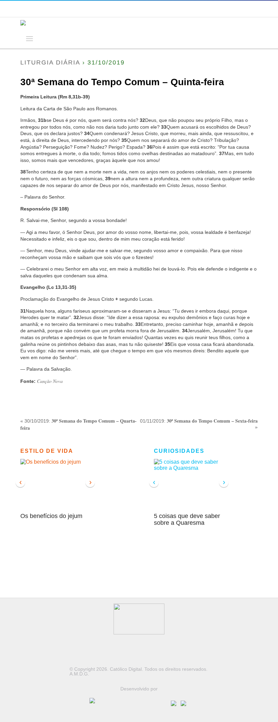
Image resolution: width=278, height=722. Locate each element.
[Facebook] (176, 702)
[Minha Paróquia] (130, 707)
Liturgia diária (50, 62)
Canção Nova (50, 381)
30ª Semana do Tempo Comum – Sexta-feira (212, 420)
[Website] (185, 702)
